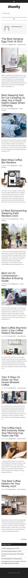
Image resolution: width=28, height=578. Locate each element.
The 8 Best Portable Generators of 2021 (11, 551)
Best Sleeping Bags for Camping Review (11, 558)
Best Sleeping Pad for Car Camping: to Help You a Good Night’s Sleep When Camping (13, 100)
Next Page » (24, 539)
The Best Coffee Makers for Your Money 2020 (11, 483)
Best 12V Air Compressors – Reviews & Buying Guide (12, 276)
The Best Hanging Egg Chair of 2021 (12, 40)
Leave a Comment (21, 44)
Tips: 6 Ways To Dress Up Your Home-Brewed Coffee (10, 381)
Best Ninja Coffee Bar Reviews (11, 161)
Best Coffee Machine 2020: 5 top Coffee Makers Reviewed (13, 330)
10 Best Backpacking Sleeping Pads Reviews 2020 (14, 213)
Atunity (14, 7)
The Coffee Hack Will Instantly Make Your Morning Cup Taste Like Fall (13, 431)
